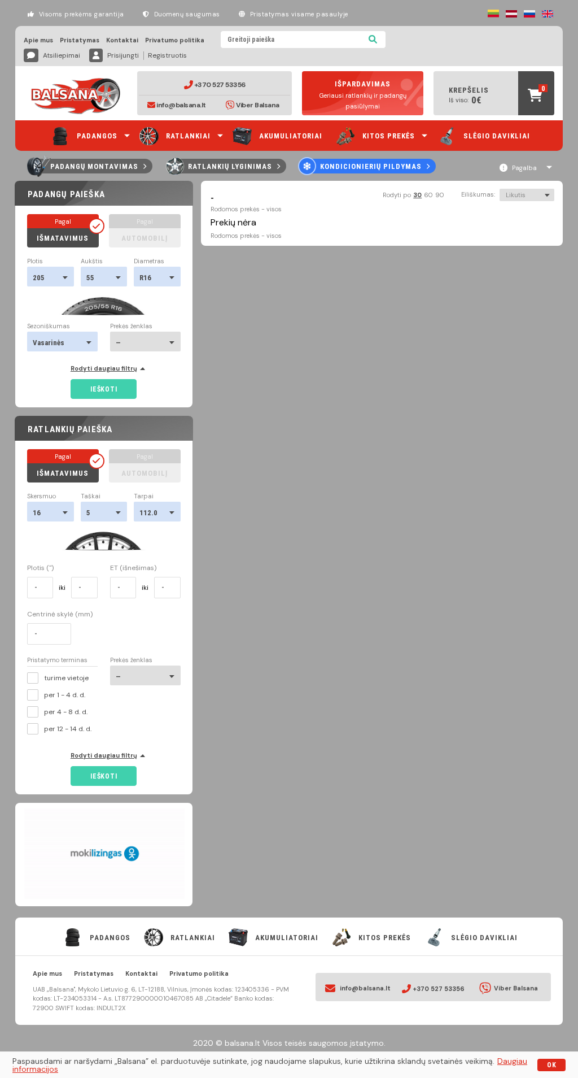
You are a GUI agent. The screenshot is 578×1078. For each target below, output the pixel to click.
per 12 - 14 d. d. (67, 728)
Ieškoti (103, 389)
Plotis (35, 261)
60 (428, 195)
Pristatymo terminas (57, 660)
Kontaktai (122, 40)
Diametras (149, 261)
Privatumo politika (174, 40)
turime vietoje (66, 678)
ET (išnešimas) (133, 567)
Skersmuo (41, 496)
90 (439, 195)
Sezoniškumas (48, 326)
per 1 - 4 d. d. (64, 694)
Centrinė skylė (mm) (60, 614)
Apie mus (38, 40)
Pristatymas (79, 40)
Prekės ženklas (131, 326)
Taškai (90, 496)
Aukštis (92, 261)
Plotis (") (40, 567)
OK (552, 1065)
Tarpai (144, 496)
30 (417, 195)
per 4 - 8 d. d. (65, 711)
